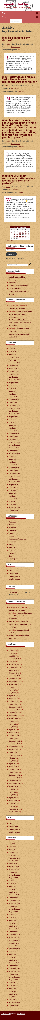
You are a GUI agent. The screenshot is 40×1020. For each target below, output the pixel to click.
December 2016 (14, 405)
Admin (11, 525)
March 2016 (13, 431)
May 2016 (12, 425)
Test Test (12, 320)
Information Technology (18, 539)
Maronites (12, 283)
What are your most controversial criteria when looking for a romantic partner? (18, 179)
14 (11, 235)
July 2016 (12, 419)
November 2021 (14, 363)
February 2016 (14, 434)
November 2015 (14, 442)
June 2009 (12, 490)
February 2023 (14, 357)
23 (17, 237)
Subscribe (11, 254)
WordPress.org (14, 579)
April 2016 (12, 428)
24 (20, 237)
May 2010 (12, 459)
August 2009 (13, 485)
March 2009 (13, 499)
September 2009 (15, 482)
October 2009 (13, 479)
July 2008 (12, 502)
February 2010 (14, 468)
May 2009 (12, 493)
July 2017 (12, 385)
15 (14, 235)
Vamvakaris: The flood (17, 309)
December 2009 (14, 473)
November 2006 (14, 507)
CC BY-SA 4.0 (5, 1014)
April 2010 (12, 462)
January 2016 (13, 436)
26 (26, 237)
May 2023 (12, 354)
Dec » (13, 241)
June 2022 (12, 360)
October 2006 (13, 510)
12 (26, 233)
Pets (19, 50)
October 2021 (13, 366)
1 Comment (14, 190)
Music (11, 545)
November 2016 (14, 408)
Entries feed (13, 573)
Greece (11, 536)
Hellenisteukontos (14, 592)
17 (20, 235)
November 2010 (14, 453)
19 (26, 235)
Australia (12, 528)
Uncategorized (14, 559)
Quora (11, 556)
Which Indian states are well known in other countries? (20, 314)
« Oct (8, 241)
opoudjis (7, 44)
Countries (21, 91)
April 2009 (12, 496)
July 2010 (12, 456)
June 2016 (12, 422)
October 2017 (13, 377)
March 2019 (13, 368)
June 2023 (12, 351)
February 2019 (14, 371)
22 (14, 237)
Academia (12, 522)
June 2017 (12, 388)
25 (23, 237)
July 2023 (12, 349)
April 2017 (12, 394)
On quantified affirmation (18, 285)
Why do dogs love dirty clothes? (16, 39)
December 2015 (14, 439)
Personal (12, 547)
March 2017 (13, 397)
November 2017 (14, 374)
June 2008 (12, 504)
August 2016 (13, 417)
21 (11, 237)
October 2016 (13, 411)
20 (28, 235)
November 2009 (14, 476)
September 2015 (15, 445)
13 (28, 233)
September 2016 (15, 414)
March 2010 (13, 465)
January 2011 (13, 451)
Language (12, 542)
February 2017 (14, 400)
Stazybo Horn (14, 334)
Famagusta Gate (15, 288)
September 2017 (15, 380)
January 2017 (13, 402)
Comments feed (14, 576)
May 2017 (12, 391)
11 (23, 233)
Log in (11, 570)
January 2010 (13, 470)
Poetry (11, 553)
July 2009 (12, 487)
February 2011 (14, 448)
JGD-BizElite (21, 1014)
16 (17, 235)
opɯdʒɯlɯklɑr (16, 4)
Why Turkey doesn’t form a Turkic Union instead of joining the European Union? (19, 79)
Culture (20, 192)
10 (20, 233)
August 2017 (13, 383)
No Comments (15, 47)
